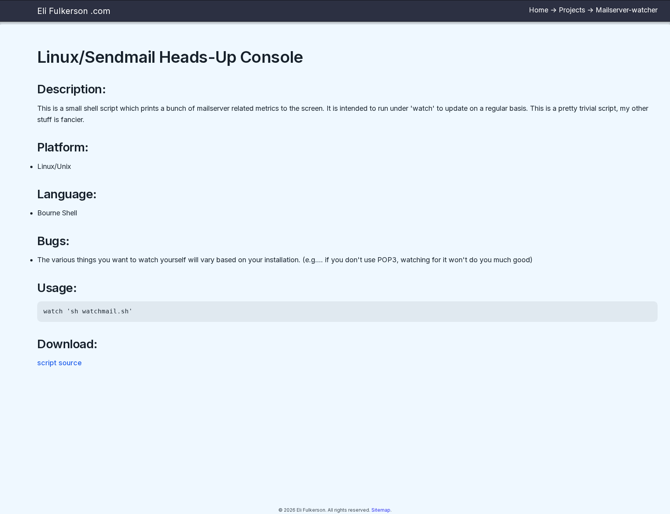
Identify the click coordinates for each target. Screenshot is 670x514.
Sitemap (380, 510)
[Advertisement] (269, 439)
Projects (572, 10)
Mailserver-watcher (627, 10)
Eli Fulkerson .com (74, 11)
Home (538, 10)
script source (59, 363)
